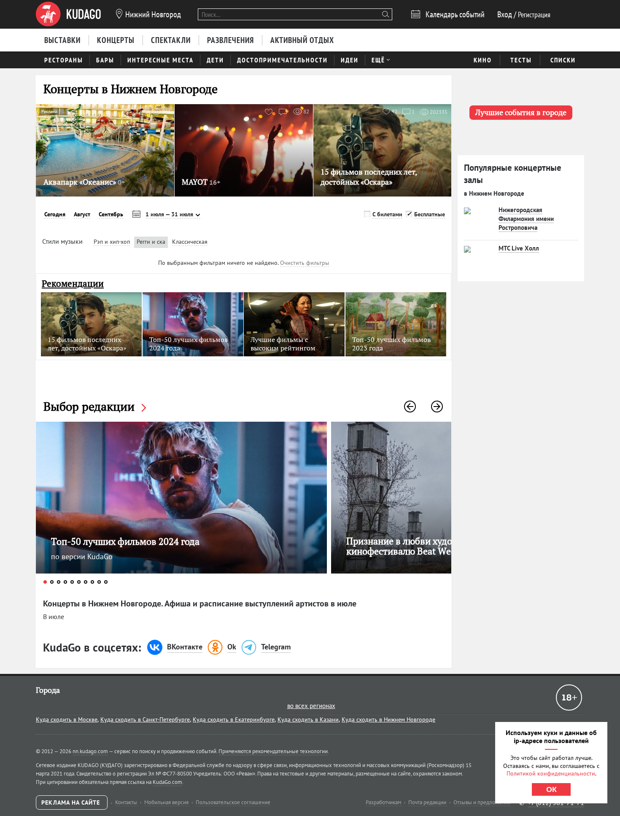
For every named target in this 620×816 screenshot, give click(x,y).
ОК (551, 789)
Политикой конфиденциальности (551, 773)
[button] (410, 406)
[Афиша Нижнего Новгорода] (68, 14)
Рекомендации (73, 283)
